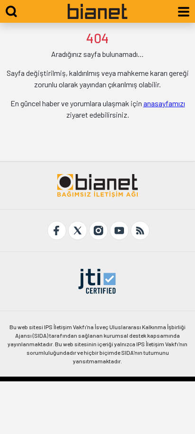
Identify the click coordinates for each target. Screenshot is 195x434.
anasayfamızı (164, 103)
